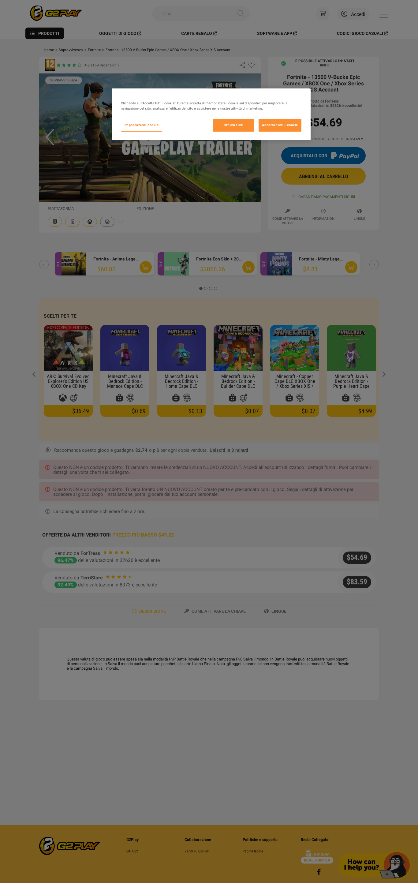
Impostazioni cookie (142, 125)
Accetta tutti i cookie (280, 125)
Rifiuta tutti (233, 125)
